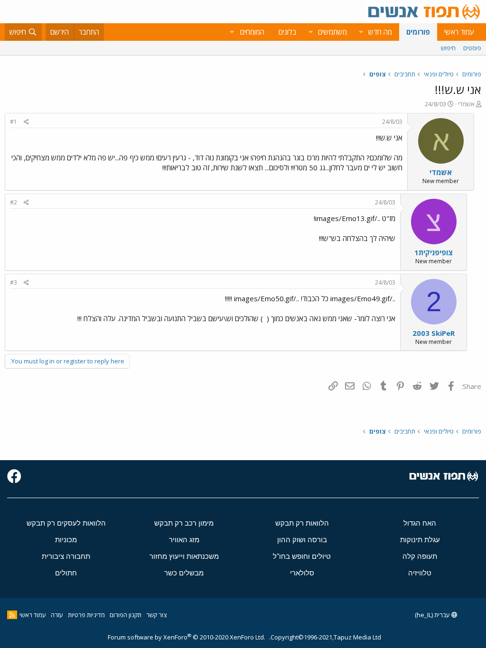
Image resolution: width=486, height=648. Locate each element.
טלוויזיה (419, 573)
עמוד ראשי (459, 32)
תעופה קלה (419, 556)
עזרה (57, 615)
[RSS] (12, 615)
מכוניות (66, 540)
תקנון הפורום (125, 615)
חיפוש (448, 48)
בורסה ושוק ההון (302, 540)
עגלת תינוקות (420, 540)
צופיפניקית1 (433, 252)
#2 (13, 202)
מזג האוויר (184, 540)
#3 (13, 282)
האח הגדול (419, 523)
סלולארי (302, 573)
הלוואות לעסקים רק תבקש (66, 523)
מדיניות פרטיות (86, 615)
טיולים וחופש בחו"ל (302, 556)
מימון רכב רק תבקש (184, 523)
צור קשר (156, 615)
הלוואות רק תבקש (302, 523)
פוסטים (472, 48)
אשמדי (466, 104)
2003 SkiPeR (433, 333)
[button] (360, 32)
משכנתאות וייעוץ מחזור (184, 556)
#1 (13, 122)
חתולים (66, 573)
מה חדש (380, 32)
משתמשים (332, 32)
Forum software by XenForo (186, 637)
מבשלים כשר (184, 573)
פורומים (418, 32)
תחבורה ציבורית (66, 556)
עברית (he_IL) (433, 615)
